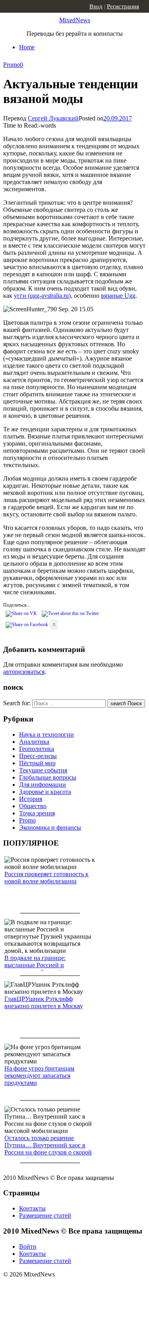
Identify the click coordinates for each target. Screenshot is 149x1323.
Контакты (32, 1208)
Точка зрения (37, 813)
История (30, 798)
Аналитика (34, 741)
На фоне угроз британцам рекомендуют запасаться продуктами (39, 1075)
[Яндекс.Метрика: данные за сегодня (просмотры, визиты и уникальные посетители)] (65, 1288)
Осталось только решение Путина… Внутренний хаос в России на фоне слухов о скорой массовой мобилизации (48, 1149)
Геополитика (36, 748)
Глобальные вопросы (47, 777)
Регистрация (123, 6)
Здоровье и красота (45, 791)
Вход (96, 6)
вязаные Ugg (118, 295)
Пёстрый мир (37, 763)
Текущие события (43, 770)
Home (27, 47)
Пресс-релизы (38, 756)
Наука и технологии (46, 734)
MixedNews (74, 20)
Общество (32, 806)
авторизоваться (24, 671)
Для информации (42, 784)
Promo (11, 64)
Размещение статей (45, 1215)
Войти (28, 1246)
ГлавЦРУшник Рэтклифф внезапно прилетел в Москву (43, 1002)
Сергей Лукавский (53, 118)
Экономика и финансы (50, 827)
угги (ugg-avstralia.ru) (42, 295)
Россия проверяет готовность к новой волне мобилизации (46, 878)
